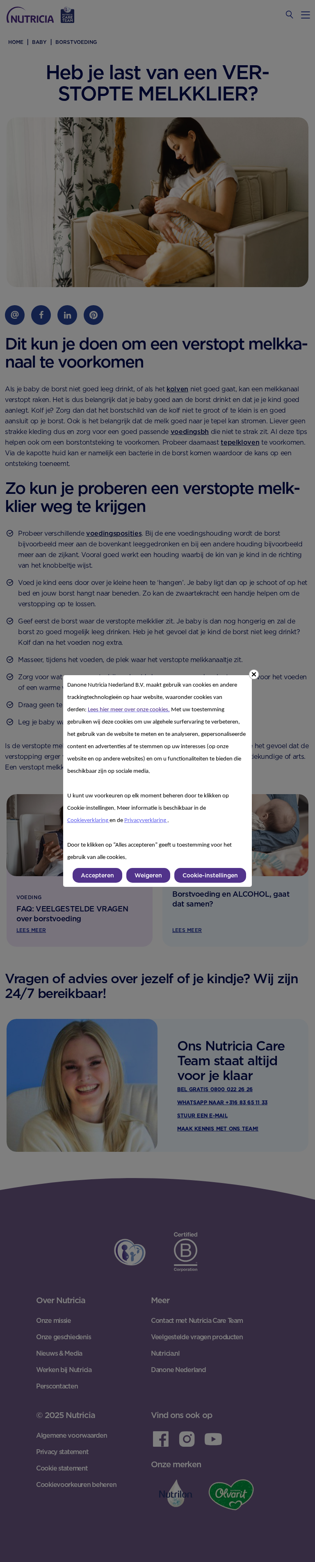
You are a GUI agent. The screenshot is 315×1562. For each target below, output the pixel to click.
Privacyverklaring (145, 821)
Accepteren (97, 875)
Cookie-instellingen (210, 875)
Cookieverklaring (88, 821)
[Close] (254, 674)
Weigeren (148, 875)
